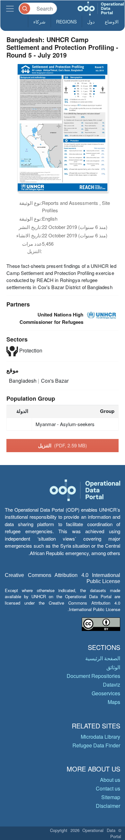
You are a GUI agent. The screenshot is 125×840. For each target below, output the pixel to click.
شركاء (39, 21)
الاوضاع (112, 21)
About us (110, 779)
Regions (66, 21)
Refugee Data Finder (96, 745)
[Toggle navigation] (10, 8)
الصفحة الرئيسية (102, 658)
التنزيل (62, 445)
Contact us (108, 788)
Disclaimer (108, 805)
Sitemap (110, 797)
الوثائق (113, 667)
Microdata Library (100, 736)
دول (91, 21)
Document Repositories (93, 676)
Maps (114, 702)
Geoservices (106, 693)
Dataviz (111, 684)
